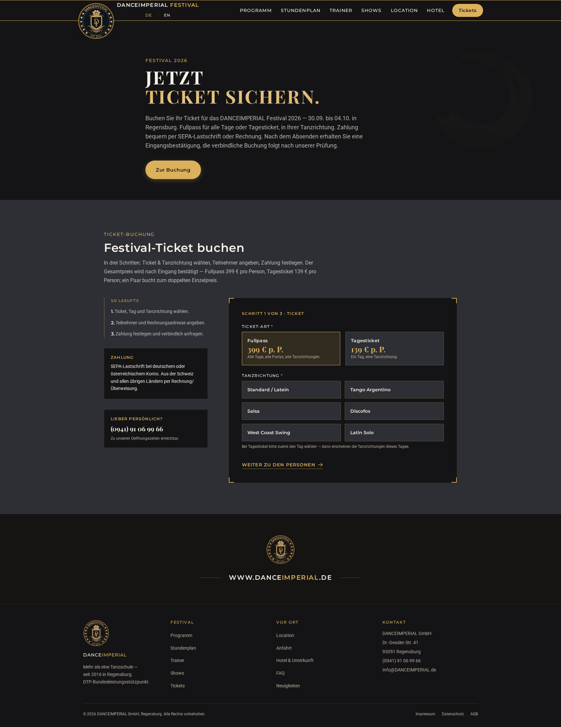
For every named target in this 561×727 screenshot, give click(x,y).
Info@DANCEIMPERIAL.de (409, 669)
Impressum (425, 714)
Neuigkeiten (288, 685)
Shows (177, 673)
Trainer (177, 660)
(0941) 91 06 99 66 (137, 428)
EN (167, 15)
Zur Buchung (173, 170)
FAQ (280, 673)
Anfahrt (284, 648)
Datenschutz (453, 714)
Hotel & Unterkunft (295, 660)
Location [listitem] (404, 10)
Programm (181, 635)
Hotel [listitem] (435, 10)
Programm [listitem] (256, 10)
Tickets (468, 10)
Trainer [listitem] (341, 10)
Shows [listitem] (371, 10)
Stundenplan (183, 648)
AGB (474, 714)
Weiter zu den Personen (278, 465)
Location (285, 635)
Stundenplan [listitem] (300, 10)
